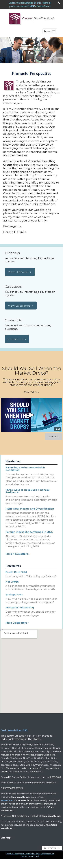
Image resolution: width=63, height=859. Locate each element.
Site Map (6, 837)
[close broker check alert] (58, 3)
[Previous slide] (3, 53)
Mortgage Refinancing (20, 607)
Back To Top (50, 848)
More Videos (31, 392)
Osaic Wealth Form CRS (14, 730)
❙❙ (33, 61)
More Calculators (17, 622)
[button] (50, 31)
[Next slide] (59, 53)
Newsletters (13, 461)
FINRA (4, 800)
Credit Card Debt (16, 572)
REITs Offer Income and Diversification (30, 508)
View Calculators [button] (19, 305)
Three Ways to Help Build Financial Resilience (28, 491)
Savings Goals (14, 594)
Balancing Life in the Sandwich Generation (25, 468)
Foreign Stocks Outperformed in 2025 (29, 532)
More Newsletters (18, 553)
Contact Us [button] (15, 339)
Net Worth (12, 581)
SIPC (10, 800)
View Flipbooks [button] (18, 272)
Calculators (13, 566)
